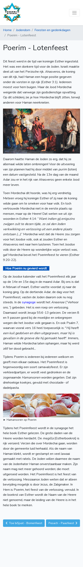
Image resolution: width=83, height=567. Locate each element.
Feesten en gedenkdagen (52, 30)
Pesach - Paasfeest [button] (62, 523)
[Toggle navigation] (74, 12)
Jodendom (23, 30)
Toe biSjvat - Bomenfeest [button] (25, 523)
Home (7, 30)
